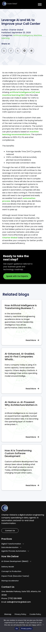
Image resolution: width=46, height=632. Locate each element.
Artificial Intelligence (23, 35)
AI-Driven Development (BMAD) (14, 561)
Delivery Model (7, 567)
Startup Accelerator (10, 581)
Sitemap (7, 614)
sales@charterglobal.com (19, 602)
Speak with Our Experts (17, 276)
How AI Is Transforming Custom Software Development (18, 453)
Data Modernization (9, 547)
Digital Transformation (11, 544)
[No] (43, 624)
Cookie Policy (35, 614)
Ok (17, 628)
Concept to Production (11, 571)
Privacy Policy (20, 614)
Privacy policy (26, 628)
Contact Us (10, 530)
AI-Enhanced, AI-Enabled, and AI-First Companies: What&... (20, 356)
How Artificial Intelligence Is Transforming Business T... (21, 307)
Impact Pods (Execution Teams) (15, 576)
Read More (31, 340)
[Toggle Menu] (40, 4)
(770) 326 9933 (15, 598)
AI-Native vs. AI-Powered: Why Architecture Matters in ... (21, 404)
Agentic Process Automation (13, 551)
